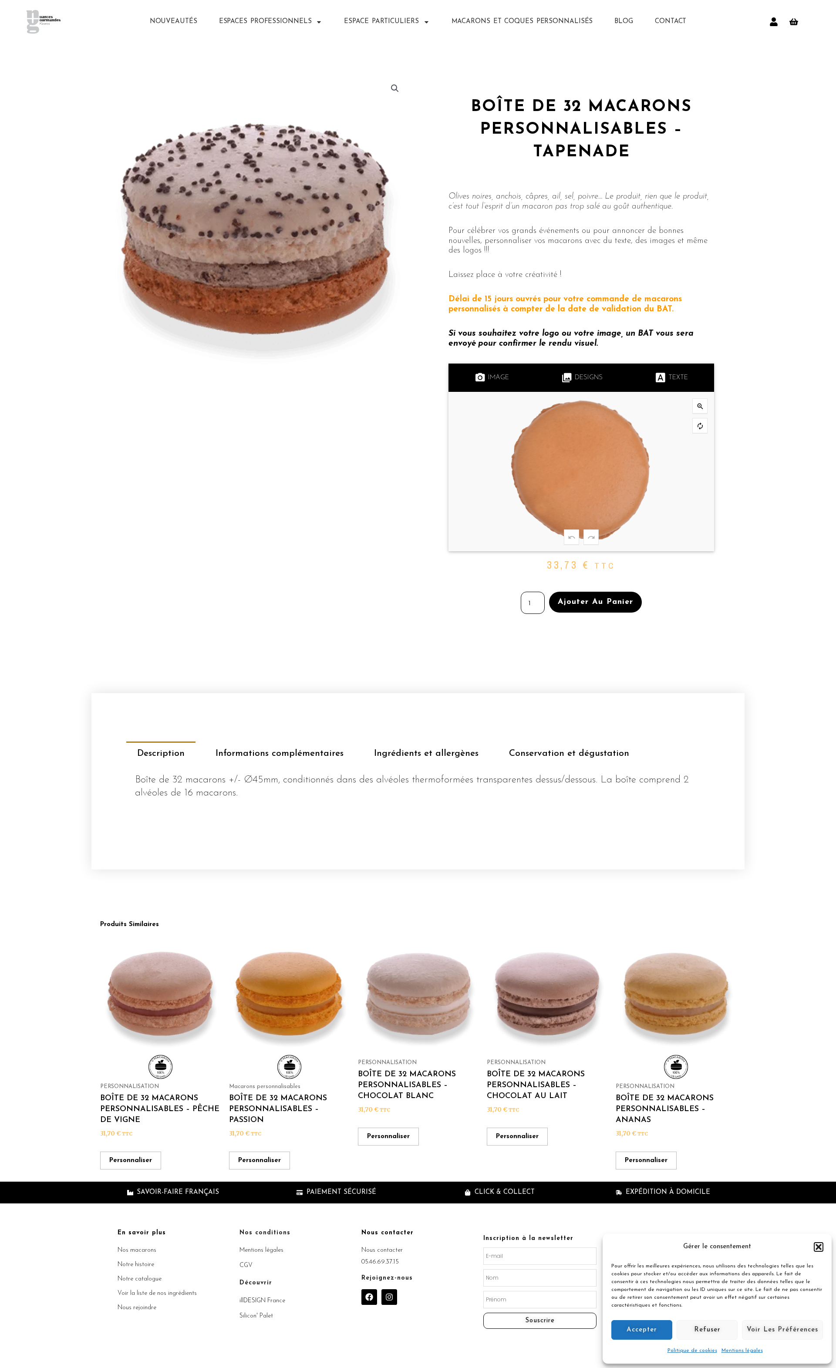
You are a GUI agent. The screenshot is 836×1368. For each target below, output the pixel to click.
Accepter (642, 1330)
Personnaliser (130, 1160)
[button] (818, 1247)
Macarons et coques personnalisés (522, 21)
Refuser (707, 1330)
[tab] (161, 753)
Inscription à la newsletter (528, 1238)
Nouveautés (173, 21)
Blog (623, 21)
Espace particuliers (381, 21)
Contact (670, 21)
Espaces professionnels (265, 21)
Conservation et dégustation (569, 753)
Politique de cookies (692, 1350)
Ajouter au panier (595, 602)
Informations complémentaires (280, 753)
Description (161, 753)
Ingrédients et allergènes (426, 753)
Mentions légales (742, 1350)
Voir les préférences (782, 1330)
